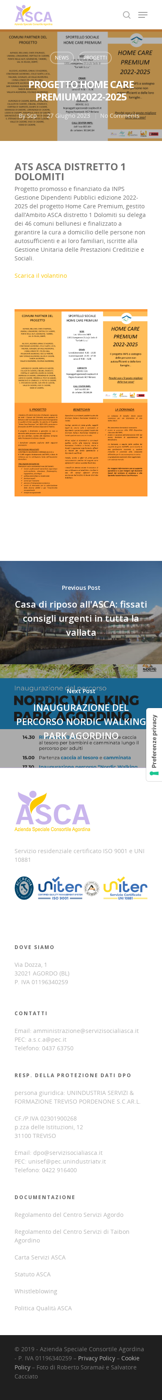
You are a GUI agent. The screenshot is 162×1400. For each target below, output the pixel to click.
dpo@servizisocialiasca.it (68, 1153)
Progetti (95, 57)
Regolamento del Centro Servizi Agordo (69, 1215)
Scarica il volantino (41, 275)
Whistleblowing (36, 1291)
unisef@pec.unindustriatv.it (67, 1161)
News (62, 57)
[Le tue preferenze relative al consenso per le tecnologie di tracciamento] (154, 744)
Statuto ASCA (33, 1274)
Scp (32, 115)
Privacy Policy (96, 1358)
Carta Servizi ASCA (40, 1257)
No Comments (120, 115)
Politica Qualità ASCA (43, 1308)
